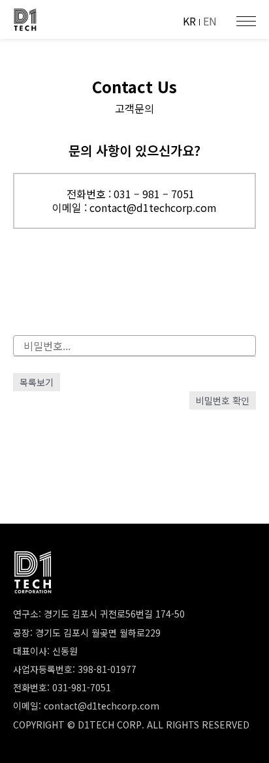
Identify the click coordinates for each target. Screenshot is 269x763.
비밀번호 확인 (222, 400)
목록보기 (37, 382)
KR (189, 20)
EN (210, 20)
